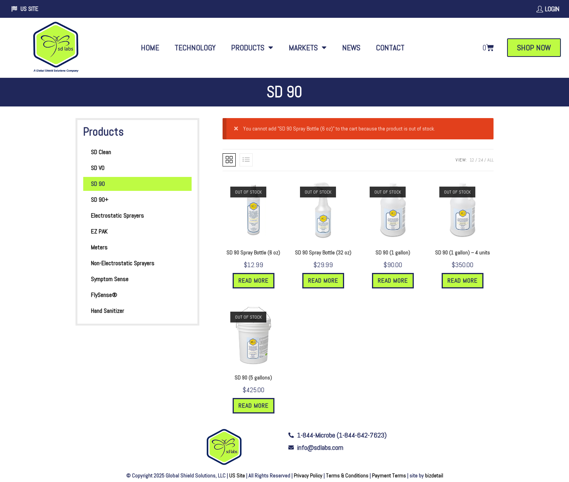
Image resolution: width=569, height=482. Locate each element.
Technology (195, 48)
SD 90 (98, 184)
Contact (390, 48)
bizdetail (434, 475)
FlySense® (104, 295)
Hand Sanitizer (107, 311)
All (490, 160)
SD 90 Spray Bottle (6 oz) (253, 252)
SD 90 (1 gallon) (392, 252)
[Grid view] (229, 159)
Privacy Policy (308, 475)
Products (247, 48)
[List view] (246, 159)
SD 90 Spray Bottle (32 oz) (323, 252)
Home (150, 48)
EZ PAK (99, 231)
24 (480, 160)
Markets (303, 48)
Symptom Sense (110, 279)
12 (472, 160)
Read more (253, 280)
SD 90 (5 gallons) (253, 377)
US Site (237, 475)
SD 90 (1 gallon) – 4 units (462, 252)
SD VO (98, 168)
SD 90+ (99, 200)
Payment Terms (389, 475)
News (351, 48)
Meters (99, 247)
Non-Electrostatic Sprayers (122, 263)
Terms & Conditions (347, 475)
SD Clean (101, 152)
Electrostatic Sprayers (117, 215)
